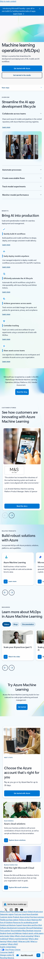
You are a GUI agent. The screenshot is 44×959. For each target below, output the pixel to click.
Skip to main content (8, 1)
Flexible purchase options (9, 919)
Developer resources (33, 930)
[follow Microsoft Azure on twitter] (6, 909)
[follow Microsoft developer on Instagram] (11, 909)
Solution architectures (8, 925)
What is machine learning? (18, 938)
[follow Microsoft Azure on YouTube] (22, 909)
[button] (22, 87)
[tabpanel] (22, 650)
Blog (24, 930)
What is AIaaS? (12, 941)
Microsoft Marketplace (34, 928)
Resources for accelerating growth (25, 922)
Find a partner (5, 930)
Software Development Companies (13, 928)
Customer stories (6, 917)
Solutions (9, 922)
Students (3, 933)
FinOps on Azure (25, 919)
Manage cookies (6, 955)
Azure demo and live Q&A (32, 925)
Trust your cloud (20, 914)
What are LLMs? (24, 941)
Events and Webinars (14, 933)
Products (16, 917)
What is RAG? (13, 944)
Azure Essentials (32, 914)
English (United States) (8, 947)
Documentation (16, 930)
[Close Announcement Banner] (39, 8)
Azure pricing (24, 917)
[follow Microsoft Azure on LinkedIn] (17, 909)
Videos (11, 936)
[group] (22, 469)
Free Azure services (37, 917)
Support (19, 925)
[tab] (6, 624)
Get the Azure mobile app (16, 904)
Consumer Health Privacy (9, 952)
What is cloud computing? (24, 936)
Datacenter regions (7, 914)
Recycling (3, 957)
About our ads (12, 957)
